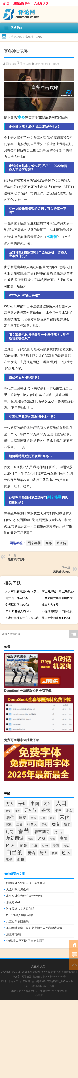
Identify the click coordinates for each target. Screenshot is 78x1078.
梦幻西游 (15, 838)
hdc (14, 63)
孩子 (52, 817)
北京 (69, 810)
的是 (23, 845)
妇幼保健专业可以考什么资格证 (25, 883)
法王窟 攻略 (13, 934)
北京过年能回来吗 (17, 921)
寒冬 (21, 117)
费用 (54, 853)
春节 (24, 830)
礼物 (35, 846)
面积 (20, 859)
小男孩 (39, 995)
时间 (9, 831)
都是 (9, 859)
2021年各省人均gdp (18, 611)
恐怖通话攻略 (61, 572)
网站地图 (26, 976)
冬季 (58, 810)
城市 (33, 818)
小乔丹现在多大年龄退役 (57, 611)
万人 (10, 803)
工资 (19, 824)
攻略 (55, 824)
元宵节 (30, 810)
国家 (22, 817)
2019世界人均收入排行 (20, 915)
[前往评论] (73, 954)
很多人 (32, 824)
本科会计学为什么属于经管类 (24, 896)
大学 (43, 817)
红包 (45, 846)
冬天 (45, 809)
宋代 (64, 816)
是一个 (58, 832)
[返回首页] (73, 944)
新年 (67, 824)
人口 (61, 803)
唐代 (10, 817)
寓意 (9, 824)
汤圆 (30, 838)
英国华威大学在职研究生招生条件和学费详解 (34, 928)
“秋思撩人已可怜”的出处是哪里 (25, 941)
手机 (44, 824)
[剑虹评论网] (39, 14)
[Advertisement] (39, 1039)
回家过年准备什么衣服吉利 (22, 618)
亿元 (8, 810)
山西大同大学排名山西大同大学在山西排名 (59, 598)
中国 (34, 803)
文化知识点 (41, 3)
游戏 (41, 838)
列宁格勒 (54, 497)
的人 (10, 844)
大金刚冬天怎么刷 (17, 889)
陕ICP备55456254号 (54, 976)
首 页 (6, 3)
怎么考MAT (13, 902)
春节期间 (42, 831)
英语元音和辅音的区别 (56, 618)
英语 (31, 852)
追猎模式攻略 (16, 559)
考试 (66, 846)
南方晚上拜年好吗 (16, 598)
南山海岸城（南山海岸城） (58, 591)
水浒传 (51, 236)
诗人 (43, 852)
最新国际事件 (21, 3)
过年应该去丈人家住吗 (20, 908)
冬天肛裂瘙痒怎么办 (18, 604)
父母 (52, 838)
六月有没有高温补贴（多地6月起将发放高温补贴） (23, 591)
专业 (22, 803)
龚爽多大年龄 (50, 604)
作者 (17, 810)
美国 (56, 845)
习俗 (47, 803)
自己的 (14, 852)
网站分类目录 (61, 971)
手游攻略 (16, 37)
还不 (66, 852)
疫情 (64, 838)
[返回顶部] (73, 964)
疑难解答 (38, 976)
